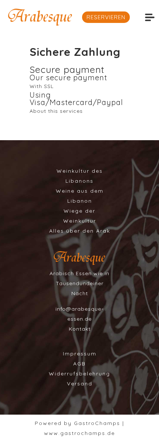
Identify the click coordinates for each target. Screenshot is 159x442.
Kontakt (80, 328)
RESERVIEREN (106, 17)
